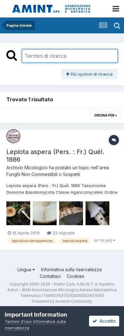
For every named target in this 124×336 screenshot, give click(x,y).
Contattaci (50, 276)
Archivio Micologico (27, 167)
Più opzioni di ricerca (91, 74)
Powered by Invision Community (62, 301)
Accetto (106, 321)
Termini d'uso (18, 321)
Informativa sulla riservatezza (71, 269)
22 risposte (63, 232)
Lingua (24, 269)
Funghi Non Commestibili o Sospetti (43, 174)
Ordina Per (104, 115)
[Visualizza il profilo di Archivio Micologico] (13, 136)
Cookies (75, 276)
